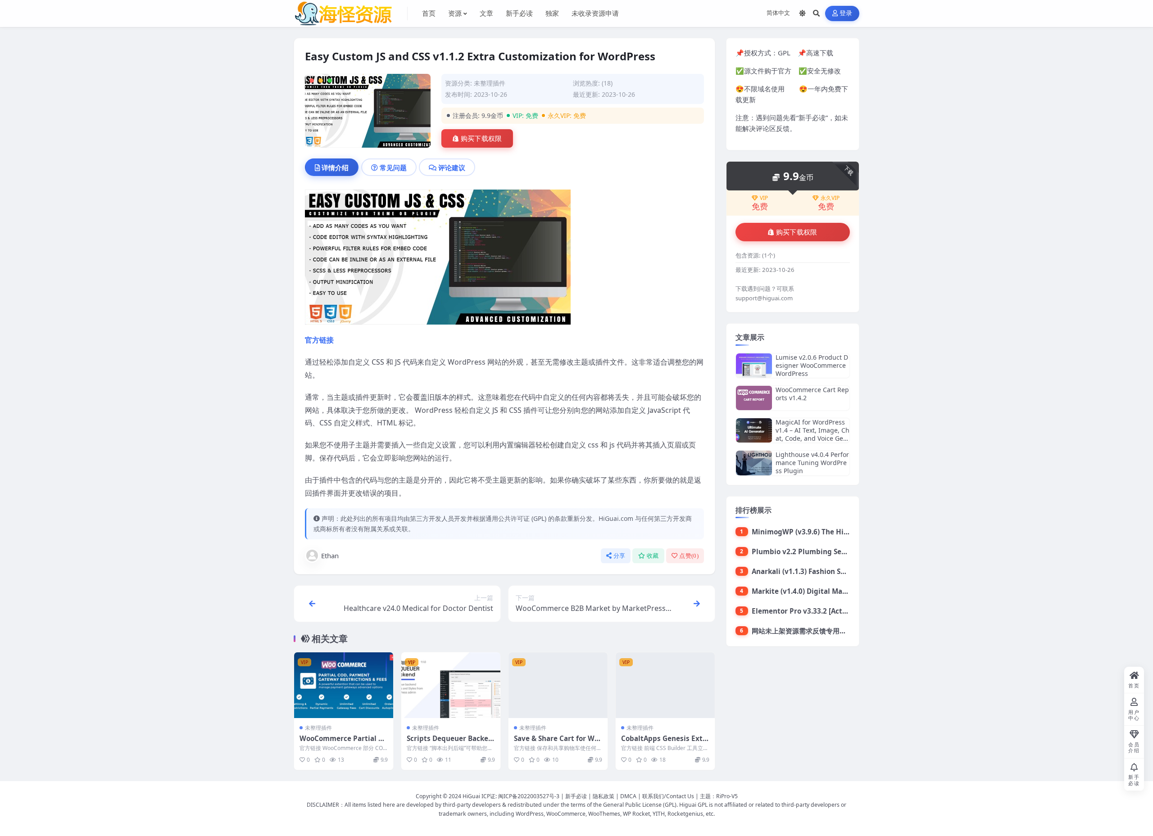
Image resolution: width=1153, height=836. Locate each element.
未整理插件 (489, 83)
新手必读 (812, 117)
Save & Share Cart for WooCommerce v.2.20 (556, 743)
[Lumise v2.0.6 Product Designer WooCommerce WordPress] (754, 365)
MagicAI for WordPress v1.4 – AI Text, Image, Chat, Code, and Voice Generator (812, 434)
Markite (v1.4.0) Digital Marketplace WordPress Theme (846, 591)
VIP (764, 198)
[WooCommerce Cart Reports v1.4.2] (754, 398)
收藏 (653, 555)
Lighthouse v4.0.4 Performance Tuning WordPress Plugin (812, 462)
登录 (846, 13)
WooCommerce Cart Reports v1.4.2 (812, 393)
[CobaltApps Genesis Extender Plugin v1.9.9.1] (665, 685)
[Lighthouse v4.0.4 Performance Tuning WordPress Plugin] (754, 463)
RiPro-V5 (727, 796)
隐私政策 (603, 796)
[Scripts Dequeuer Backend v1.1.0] (450, 685)
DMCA (628, 796)
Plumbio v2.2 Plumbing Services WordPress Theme (839, 551)
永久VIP (830, 198)
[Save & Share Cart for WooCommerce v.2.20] (558, 685)
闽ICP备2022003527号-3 (528, 796)
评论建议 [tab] (451, 167)
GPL (784, 52)
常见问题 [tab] (393, 167)
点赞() (689, 555)
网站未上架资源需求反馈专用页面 (802, 630)
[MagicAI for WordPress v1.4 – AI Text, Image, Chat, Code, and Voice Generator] (754, 430)
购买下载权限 (481, 138)
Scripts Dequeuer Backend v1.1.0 (450, 743)
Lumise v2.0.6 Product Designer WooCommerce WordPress (812, 365)
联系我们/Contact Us (668, 796)
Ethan (330, 555)
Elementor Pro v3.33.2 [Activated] (809, 610)
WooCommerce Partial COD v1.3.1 (341, 743)
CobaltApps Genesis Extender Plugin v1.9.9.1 (664, 743)
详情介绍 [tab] (335, 167)
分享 (619, 555)
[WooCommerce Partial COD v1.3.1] (343, 685)
